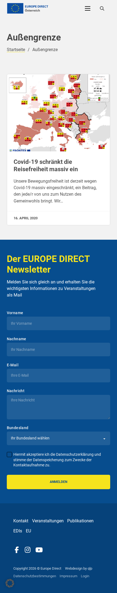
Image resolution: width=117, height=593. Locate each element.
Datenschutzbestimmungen (34, 576)
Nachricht (16, 391)
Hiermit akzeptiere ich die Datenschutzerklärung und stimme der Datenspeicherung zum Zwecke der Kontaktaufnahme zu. (57, 459)
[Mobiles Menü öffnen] (87, 8)
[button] (10, 583)
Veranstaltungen (48, 520)
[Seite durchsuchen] (102, 8)
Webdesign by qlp (78, 568)
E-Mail (13, 365)
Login (85, 576)
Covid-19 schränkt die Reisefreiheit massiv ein (46, 165)
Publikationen (80, 520)
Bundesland (18, 428)
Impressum (68, 576)
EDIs (17, 530)
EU (28, 530)
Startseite (16, 49)
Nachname (16, 339)
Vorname (15, 313)
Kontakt (20, 520)
